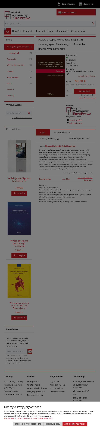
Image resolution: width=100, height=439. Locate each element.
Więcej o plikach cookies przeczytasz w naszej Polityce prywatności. (28, 418)
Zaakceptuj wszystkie (74, 424)
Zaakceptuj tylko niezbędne (28, 424)
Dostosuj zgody (52, 424)
